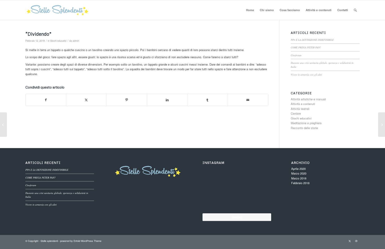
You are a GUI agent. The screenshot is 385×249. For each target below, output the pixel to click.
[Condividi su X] (86, 100)
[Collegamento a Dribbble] (356, 240)
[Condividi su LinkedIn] (167, 100)
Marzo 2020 (298, 173)
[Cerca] (355, 10)
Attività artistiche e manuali (308, 99)
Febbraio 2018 (300, 183)
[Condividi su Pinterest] (127, 100)
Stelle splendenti (49, 241)
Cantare (296, 113)
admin (76, 40)
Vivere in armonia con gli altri (306, 74)
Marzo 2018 (298, 178)
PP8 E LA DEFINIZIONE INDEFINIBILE (312, 39)
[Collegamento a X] (349, 240)
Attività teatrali (300, 109)
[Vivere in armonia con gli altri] (214, 201)
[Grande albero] (381, 124)
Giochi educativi (58, 40)
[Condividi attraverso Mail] (248, 100)
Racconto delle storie (304, 128)
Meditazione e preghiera (306, 123)
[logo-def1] (57, 10)
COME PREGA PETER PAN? (306, 47)
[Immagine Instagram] (214, 177)
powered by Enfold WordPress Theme (80, 241)
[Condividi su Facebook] (46, 100)
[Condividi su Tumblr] (207, 100)
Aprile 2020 (298, 169)
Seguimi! (236, 217)
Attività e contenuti (303, 104)
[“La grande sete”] (3, 124)
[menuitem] (250, 10)
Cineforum (296, 55)
